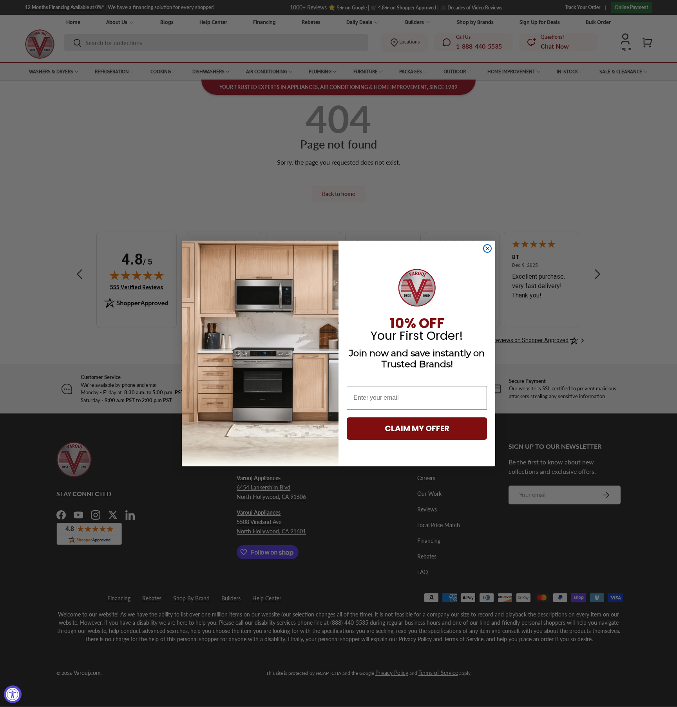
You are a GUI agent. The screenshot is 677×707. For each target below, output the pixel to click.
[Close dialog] (487, 248)
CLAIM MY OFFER (417, 428)
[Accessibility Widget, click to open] (13, 694)
